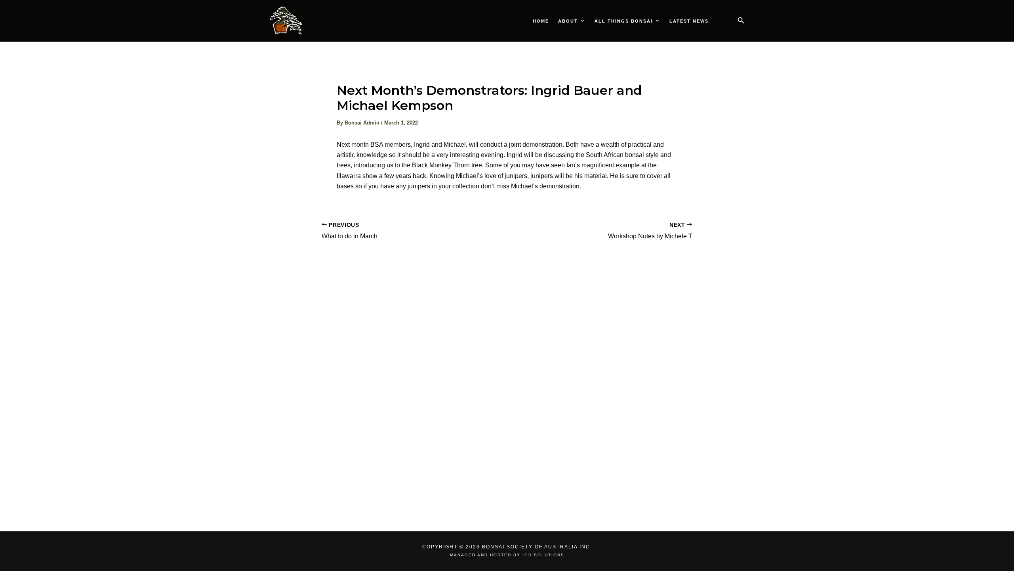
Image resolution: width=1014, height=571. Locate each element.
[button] (741, 20)
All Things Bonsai (624, 21)
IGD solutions (543, 555)
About (568, 21)
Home (541, 21)
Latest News (689, 21)
